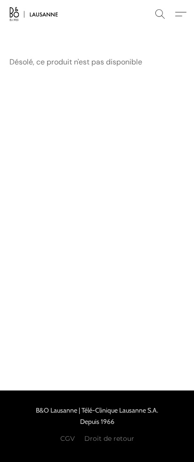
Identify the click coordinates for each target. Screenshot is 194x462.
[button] (35, 14)
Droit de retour (109, 438)
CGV (67, 438)
